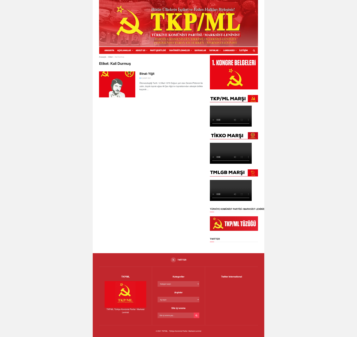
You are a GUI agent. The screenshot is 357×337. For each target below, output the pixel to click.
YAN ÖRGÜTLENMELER (179, 50)
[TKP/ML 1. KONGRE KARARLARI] (234, 72)
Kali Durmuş (119, 57)
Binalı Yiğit (146, 73)
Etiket (110, 57)
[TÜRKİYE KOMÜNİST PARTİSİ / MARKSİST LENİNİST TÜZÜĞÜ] (234, 223)
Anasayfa (102, 57)
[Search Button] (196, 315)
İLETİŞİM (243, 50)
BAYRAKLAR (200, 50)
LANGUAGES (229, 50)
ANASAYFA (109, 50)
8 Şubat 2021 (146, 78)
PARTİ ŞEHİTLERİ (158, 50)
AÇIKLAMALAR (124, 50)
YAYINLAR (214, 50)
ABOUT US (140, 50)
